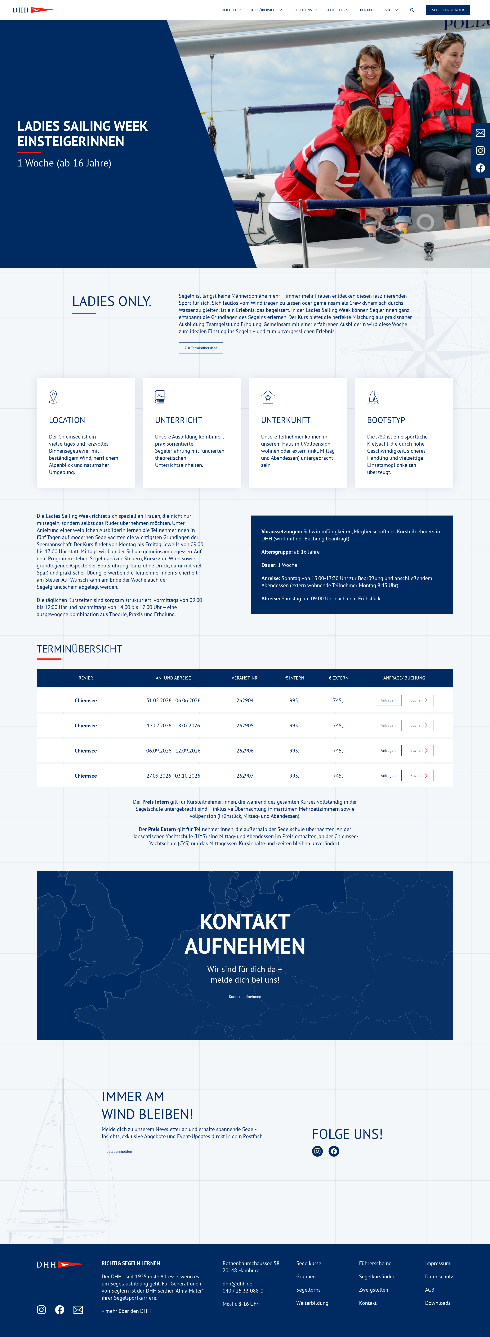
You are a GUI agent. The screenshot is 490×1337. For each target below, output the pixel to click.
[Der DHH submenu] (239, 10)
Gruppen (306, 1276)
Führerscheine (375, 1263)
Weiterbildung (312, 1302)
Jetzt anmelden (119, 1151)
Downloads (438, 1302)
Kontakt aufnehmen (245, 996)
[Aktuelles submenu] (347, 10)
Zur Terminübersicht (201, 347)
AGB (429, 1289)
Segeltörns (308, 1289)
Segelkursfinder (448, 9)
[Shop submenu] (396, 10)
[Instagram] (480, 151)
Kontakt (367, 1302)
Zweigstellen (373, 1289)
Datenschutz (439, 1276)
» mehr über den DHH (126, 1310)
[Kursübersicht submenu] (280, 10)
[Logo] (32, 10)
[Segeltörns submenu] (315, 10)
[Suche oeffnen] (412, 10)
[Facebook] (480, 168)
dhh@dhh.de (237, 1283)
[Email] (480, 133)
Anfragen (388, 750)
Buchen (416, 750)
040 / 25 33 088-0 (243, 1290)
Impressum (437, 1263)
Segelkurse (308, 1263)
